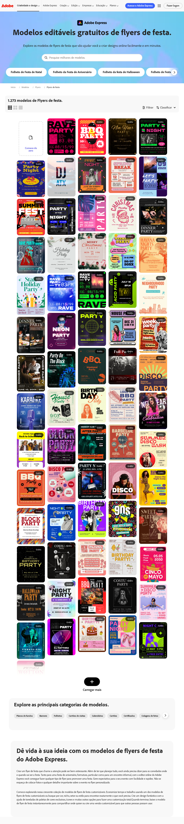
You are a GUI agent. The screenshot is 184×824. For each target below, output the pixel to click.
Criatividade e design (27, 5)
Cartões (113, 716)
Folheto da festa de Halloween (121, 72)
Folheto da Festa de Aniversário (72, 72)
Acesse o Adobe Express (140, 5)
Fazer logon (173, 5)
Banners (43, 716)
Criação (63, 5)
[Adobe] (7, 5)
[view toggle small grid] (10, 108)
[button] (159, 6)
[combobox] (92, 57)
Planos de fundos (25, 716)
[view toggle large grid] (21, 108)
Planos (113, 5)
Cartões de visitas (77, 716)
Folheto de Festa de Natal (26, 72)
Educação (100, 5)
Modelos (25, 87)
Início (13, 87)
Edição (74, 5)
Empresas (86, 5)
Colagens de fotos (150, 716)
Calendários (97, 716)
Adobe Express (50, 5)
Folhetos (58, 716)
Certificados (129, 716)
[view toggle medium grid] (15, 108)
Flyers (38, 87)
